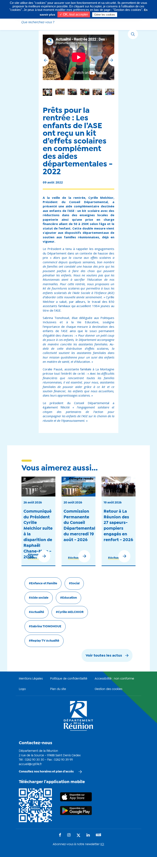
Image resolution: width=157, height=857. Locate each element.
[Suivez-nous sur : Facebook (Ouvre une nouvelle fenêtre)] (60, 835)
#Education (68, 598)
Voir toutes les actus (104, 655)
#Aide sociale (38, 598)
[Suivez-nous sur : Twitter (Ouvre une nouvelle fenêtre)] (78, 835)
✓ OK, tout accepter (73, 14)
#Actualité (75, 558)
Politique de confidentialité (68, 678)
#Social (74, 583)
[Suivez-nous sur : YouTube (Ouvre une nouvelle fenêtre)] (98, 835)
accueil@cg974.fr (30, 764)
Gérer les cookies (104, 14)
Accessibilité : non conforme (114, 678)
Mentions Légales (31, 678)
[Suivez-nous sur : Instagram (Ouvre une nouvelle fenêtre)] (69, 835)
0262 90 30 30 (34, 760)
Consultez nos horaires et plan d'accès (46, 771)
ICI (102, 844)
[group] (97, 92)
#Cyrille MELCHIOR (70, 612)
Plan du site (58, 689)
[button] (111, 60)
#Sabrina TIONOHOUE (45, 626)
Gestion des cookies (108, 689)
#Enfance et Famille (43, 583)
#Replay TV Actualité (44, 641)
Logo (22, 689)
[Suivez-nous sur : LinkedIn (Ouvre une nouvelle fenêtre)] (88, 835)
